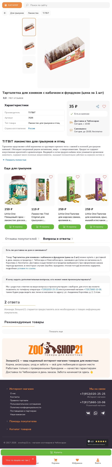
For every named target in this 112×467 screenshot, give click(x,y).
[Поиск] (27, 5)
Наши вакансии (17, 414)
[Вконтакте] (88, 413)
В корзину (17, 226)
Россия (31, 128)
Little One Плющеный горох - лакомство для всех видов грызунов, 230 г (15, 217)
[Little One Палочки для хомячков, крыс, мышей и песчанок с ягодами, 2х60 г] (96, 190)
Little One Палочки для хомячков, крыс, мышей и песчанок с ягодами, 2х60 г (96, 217)
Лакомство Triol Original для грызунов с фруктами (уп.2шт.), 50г (42, 217)
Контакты (15, 397)
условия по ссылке (26, 268)
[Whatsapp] (95, 413)
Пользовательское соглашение (25, 404)
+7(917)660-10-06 (92, 289)
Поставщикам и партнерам (23, 411)
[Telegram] (102, 413)
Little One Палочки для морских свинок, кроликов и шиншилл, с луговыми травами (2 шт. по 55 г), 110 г (69, 217)
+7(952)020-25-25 (49, 289)
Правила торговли (19, 400)
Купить (57, 452)
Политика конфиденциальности (25, 407)
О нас (13, 393)
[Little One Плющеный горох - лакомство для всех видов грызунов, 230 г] (16, 190)
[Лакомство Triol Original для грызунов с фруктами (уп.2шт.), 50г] (43, 190)
